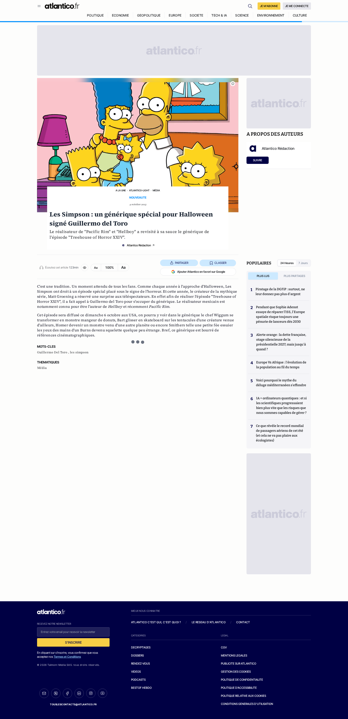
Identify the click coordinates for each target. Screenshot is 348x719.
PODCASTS (138, 679)
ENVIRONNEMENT (271, 15)
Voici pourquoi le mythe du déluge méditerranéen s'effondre (281, 382)
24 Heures (287, 263)
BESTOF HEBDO (141, 687)
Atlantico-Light (139, 190)
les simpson (79, 352)
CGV (224, 647)
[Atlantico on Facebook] (67, 693)
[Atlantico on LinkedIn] (79, 693)
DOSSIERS (137, 655)
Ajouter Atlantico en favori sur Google (201, 271)
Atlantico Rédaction (139, 245)
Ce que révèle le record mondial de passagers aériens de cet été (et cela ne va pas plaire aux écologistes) (280, 433)
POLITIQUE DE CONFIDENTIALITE (242, 679)
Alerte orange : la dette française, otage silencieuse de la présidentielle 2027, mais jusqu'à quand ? (281, 342)
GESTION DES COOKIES (236, 671)
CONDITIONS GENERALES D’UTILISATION (247, 703)
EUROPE (175, 15)
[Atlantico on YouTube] (102, 693)
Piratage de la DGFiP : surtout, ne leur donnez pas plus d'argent (280, 291)
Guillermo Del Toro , (53, 352)
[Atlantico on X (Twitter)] (55, 693)
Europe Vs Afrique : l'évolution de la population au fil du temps (281, 364)
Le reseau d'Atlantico (209, 622)
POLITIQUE (95, 15)
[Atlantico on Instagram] (90, 693)
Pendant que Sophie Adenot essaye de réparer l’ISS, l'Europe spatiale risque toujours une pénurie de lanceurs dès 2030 (280, 314)
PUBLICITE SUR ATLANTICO (238, 663)
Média (156, 190)
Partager (181, 262)
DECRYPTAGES (140, 647)
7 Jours (303, 263)
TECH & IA (219, 15)
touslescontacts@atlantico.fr (73, 704)
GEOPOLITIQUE (149, 15)
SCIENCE (242, 15)
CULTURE (300, 15)
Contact (243, 622)
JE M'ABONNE (269, 6)
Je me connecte (297, 6)
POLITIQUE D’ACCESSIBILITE (239, 687)
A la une (121, 190)
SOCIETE (196, 15)
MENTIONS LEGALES (234, 655)
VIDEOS (136, 671)
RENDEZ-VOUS (140, 663)
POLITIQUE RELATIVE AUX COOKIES (243, 695)
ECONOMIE (120, 15)
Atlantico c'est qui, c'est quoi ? (156, 622)
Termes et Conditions (67, 656)
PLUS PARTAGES (294, 276)
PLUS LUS (263, 276)
